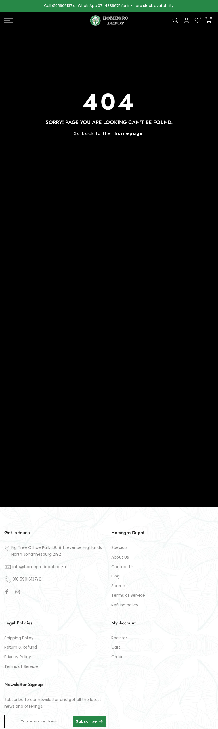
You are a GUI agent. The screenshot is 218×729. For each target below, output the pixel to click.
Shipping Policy (18, 638)
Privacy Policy (17, 657)
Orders (118, 657)
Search (118, 586)
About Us (120, 557)
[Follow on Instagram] (17, 592)
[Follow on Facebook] (6, 592)
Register (119, 638)
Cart (115, 647)
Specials (119, 547)
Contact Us (122, 567)
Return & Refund (20, 647)
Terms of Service (128, 595)
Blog (115, 576)
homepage (128, 133)
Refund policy (124, 605)
